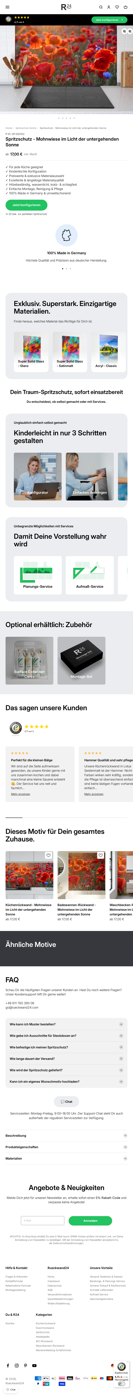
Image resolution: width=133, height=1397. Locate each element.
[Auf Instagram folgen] (16, 1365)
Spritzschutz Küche (26, 128)
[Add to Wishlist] (48, 855)
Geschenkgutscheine (101, 1298)
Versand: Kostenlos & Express (106, 1276)
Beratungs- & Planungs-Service (107, 1281)
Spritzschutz (43, 1332)
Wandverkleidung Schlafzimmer (53, 1350)
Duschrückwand (45, 1327)
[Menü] (127, 1363)
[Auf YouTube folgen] (34, 1365)
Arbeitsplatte (43, 1336)
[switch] (121, 1384)
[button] (40, 794)
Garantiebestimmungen (60, 1298)
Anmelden (90, 1220)
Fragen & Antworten (17, 1276)
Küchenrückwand (45, 1323)
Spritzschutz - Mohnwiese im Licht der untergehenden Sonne (73, 128)
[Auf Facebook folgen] (8, 1365)
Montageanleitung (15, 1289)
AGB (50, 1289)
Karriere (10, 1323)
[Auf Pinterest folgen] (25, 1365)
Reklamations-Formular (18, 1285)
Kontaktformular (14, 1281)
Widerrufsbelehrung (59, 1303)
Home (9, 128)
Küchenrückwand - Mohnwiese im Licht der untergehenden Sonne (28, 909)
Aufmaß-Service (99, 1294)
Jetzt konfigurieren (26, 205)
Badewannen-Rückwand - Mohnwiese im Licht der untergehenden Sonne (76, 909)
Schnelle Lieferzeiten (101, 1289)
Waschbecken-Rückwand (50, 1345)
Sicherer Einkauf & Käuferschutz (108, 1285)
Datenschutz (55, 1285)
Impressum (54, 1281)
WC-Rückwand (44, 1341)
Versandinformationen (60, 1294)
